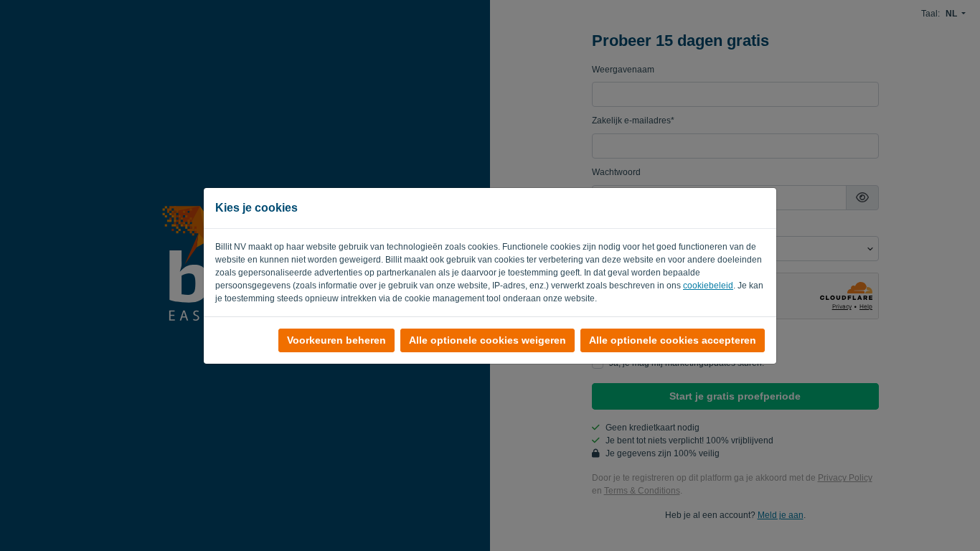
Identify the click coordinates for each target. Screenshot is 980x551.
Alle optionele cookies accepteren (672, 340)
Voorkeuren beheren (336, 340)
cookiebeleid (708, 286)
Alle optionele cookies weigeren (487, 340)
